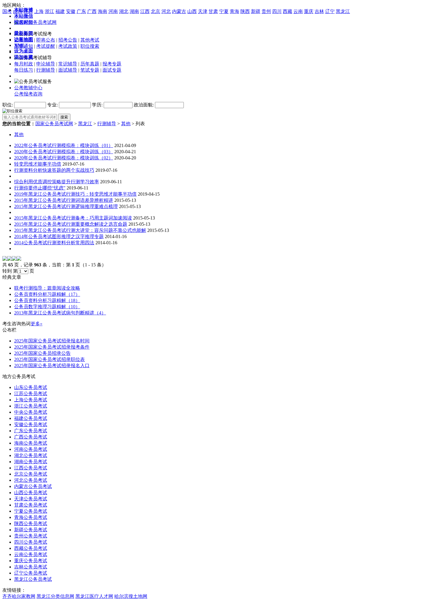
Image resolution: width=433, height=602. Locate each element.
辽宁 (330, 11)
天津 (202, 11)
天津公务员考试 (30, 498)
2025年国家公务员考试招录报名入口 (52, 365)
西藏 (287, 11)
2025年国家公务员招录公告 (42, 353)
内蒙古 (179, 11)
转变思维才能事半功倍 (37, 163)
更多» (36, 323)
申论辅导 (45, 63)
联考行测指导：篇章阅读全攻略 (47, 288)
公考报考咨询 (28, 93)
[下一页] (14, 259)
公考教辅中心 (28, 87)
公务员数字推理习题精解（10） (47, 306)
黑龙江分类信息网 (55, 596)
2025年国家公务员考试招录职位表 (49, 359)
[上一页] (9, 259)
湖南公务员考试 (30, 461)
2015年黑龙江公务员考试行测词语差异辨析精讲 (63, 200)
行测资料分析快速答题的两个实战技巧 (54, 170)
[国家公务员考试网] (35, 22)
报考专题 (112, 63)
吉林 (319, 11)
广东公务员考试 (30, 430)
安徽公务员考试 (30, 424)
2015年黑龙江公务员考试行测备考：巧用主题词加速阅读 (73, 217)
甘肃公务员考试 (30, 504)
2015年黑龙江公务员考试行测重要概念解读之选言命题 (70, 224)
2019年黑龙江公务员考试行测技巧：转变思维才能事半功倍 (75, 194)
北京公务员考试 (30, 473)
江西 (145, 11)
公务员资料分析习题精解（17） (47, 294)
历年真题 (89, 63)
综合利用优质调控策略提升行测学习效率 (56, 181)
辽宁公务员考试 (30, 572)
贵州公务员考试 (30, 535)
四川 (277, 11)
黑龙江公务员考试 (33, 579)
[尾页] (18, 259)
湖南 (134, 11)
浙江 (49, 11)
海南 (102, 11)
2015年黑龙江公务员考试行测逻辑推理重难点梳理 (66, 206)
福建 (60, 11)
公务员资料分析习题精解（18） (47, 300)
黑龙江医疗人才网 (94, 596)
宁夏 (224, 11)
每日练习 (23, 69)
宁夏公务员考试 (30, 511)
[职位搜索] (12, 110)
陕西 (245, 11)
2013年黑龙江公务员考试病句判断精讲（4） (60, 312)
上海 (39, 11)
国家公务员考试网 (54, 123)
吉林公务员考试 (30, 566)
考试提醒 (45, 46)
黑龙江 (343, 11)
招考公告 (67, 39)
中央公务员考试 (30, 412)
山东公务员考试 (30, 387)
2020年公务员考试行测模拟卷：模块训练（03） (63, 151)
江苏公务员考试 (30, 393)
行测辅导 (45, 69)
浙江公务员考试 (30, 405)
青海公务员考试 (30, 517)
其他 (125, 123)
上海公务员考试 (30, 399)
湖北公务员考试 (30, 455)
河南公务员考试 (30, 449)
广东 (81, 11)
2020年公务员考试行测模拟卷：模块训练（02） (63, 157)
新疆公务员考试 (30, 529)
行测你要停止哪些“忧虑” (39, 187)
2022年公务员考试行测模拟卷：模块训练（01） (63, 145)
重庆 (308, 11)
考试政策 (67, 46)
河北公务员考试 (30, 480)
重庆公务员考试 (30, 560)
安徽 (70, 11)
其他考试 (89, 39)
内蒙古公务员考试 (33, 486)
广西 (92, 11)
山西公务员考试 (30, 492)
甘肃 (213, 11)
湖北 (123, 11)
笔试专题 (89, 69)
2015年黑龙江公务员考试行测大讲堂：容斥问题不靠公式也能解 (80, 230)
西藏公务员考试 (30, 548)
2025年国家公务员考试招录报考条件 (52, 346)
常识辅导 (67, 63)
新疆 (255, 11)
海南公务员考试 (30, 443)
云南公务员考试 (30, 554)
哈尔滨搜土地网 (130, 596)
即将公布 (45, 39)
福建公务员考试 (30, 418)
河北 (166, 11)
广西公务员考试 (30, 436)
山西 (192, 11)
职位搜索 (89, 46)
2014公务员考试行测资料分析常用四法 (54, 242)
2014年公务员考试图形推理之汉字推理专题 (59, 236)
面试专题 (112, 69)
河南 (113, 11)
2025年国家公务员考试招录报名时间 (52, 340)
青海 (234, 11)
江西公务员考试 (30, 467)
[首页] (4, 259)
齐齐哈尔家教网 (18, 596)
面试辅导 (67, 69)
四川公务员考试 (30, 542)
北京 (155, 11)
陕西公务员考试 (30, 523)
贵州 (266, 11)
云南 (298, 11)
